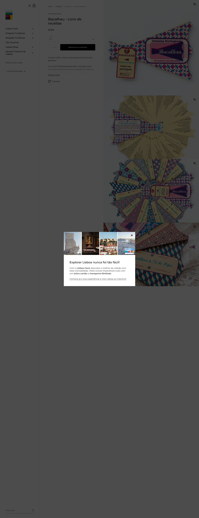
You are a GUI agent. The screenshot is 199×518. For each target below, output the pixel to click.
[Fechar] (131, 235)
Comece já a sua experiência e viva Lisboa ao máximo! (98, 279)
